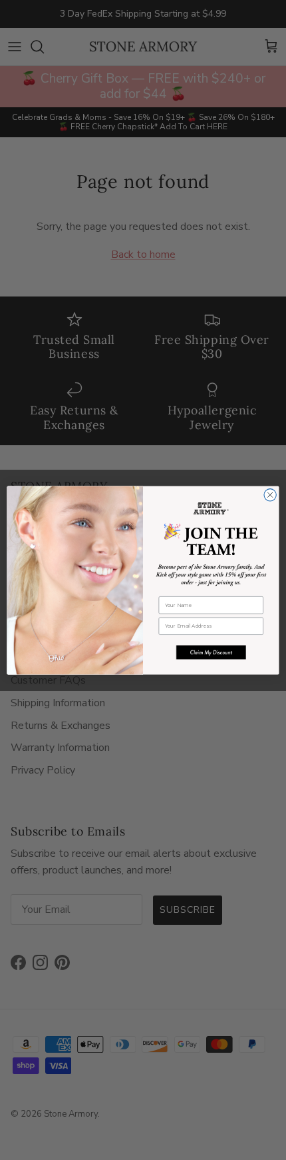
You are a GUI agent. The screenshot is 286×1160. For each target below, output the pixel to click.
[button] (211, 652)
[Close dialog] (270, 494)
